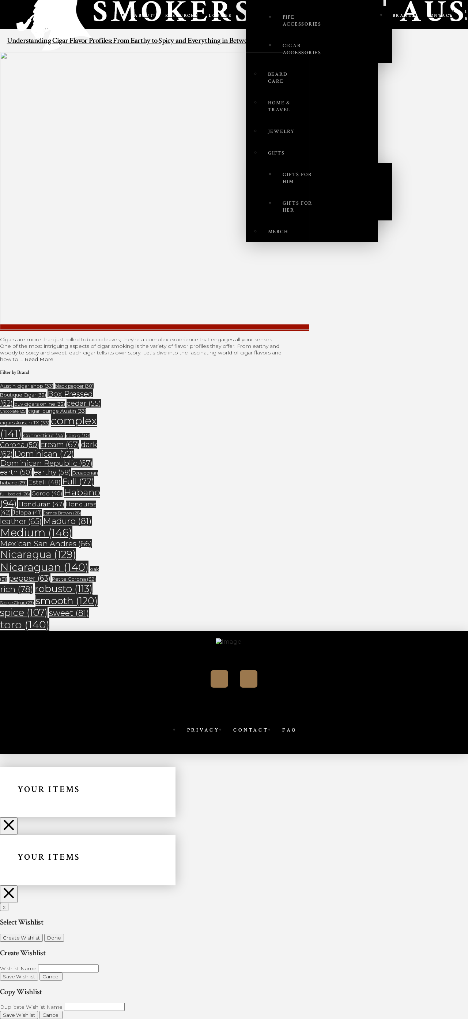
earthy (52, 472)
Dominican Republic (46, 463)
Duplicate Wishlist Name (31, 1007)
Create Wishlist (21, 938)
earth (16, 472)
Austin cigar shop (26, 386)
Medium (36, 532)
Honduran (41, 504)
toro (24, 624)
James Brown (62, 513)
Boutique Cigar (23, 395)
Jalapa (27, 512)
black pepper (74, 386)
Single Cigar (17, 602)
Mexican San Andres (46, 543)
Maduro (67, 521)
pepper (29, 578)
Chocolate (13, 411)
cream (60, 444)
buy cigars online (39, 404)
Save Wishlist (19, 976)
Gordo (47, 493)
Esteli (44, 482)
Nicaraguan (44, 567)
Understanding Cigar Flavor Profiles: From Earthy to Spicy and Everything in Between (130, 40)
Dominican (44, 453)
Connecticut (44, 435)
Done (54, 938)
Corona (19, 445)
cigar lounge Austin (57, 411)
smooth (66, 601)
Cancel (51, 976)
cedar (84, 403)
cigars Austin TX (24, 422)
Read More (38, 359)
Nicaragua (38, 554)
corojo (78, 435)
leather (21, 521)
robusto (64, 589)
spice (24, 612)
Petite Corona (74, 579)
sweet (69, 613)
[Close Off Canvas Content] (9, 826)
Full (78, 481)
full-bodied (15, 494)
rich (16, 589)
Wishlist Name (18, 968)
